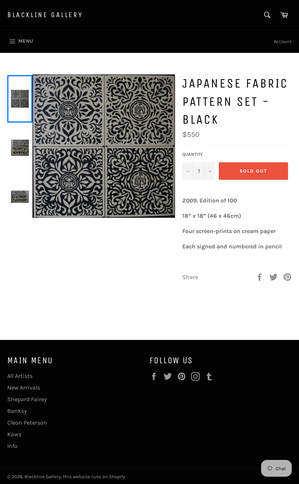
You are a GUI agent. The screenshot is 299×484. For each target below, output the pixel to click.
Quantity (192, 154)
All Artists (19, 375)
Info (12, 445)
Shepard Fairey (27, 399)
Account (283, 41)
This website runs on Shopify (94, 476)
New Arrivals (23, 387)
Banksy (17, 410)
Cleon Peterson (27, 422)
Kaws (14, 434)
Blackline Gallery (45, 15)
